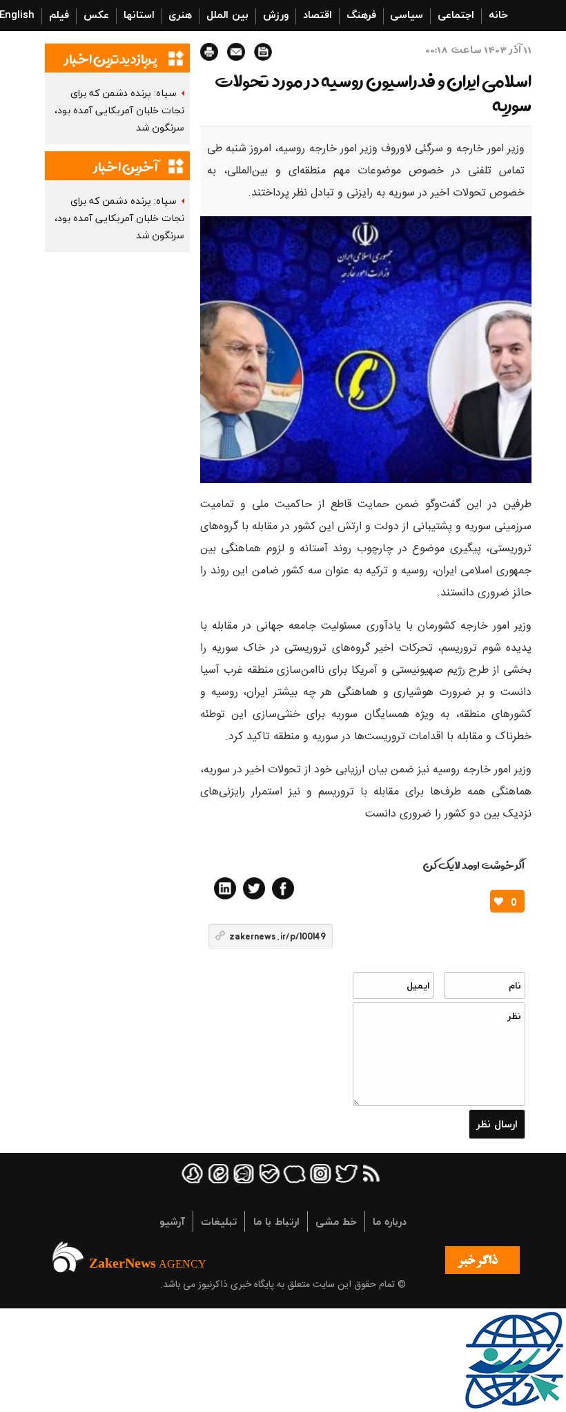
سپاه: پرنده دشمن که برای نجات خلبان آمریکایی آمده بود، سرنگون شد (119, 110)
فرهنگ (361, 14)
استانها (139, 14)
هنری (180, 14)
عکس (96, 14)
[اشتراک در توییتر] (254, 888)
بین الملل (227, 14)
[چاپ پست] (209, 52)
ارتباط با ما (276, 1221)
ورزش (276, 14)
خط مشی (336, 1221)
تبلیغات (219, 1221)
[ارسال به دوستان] (236, 52)
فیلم (59, 14)
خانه (498, 14)
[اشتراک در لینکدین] (225, 888)
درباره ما (390, 1221)
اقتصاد (317, 14)
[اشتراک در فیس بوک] (283, 888)
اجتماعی (456, 14)
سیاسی (406, 14)
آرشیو (172, 1221)
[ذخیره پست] (263, 52)
